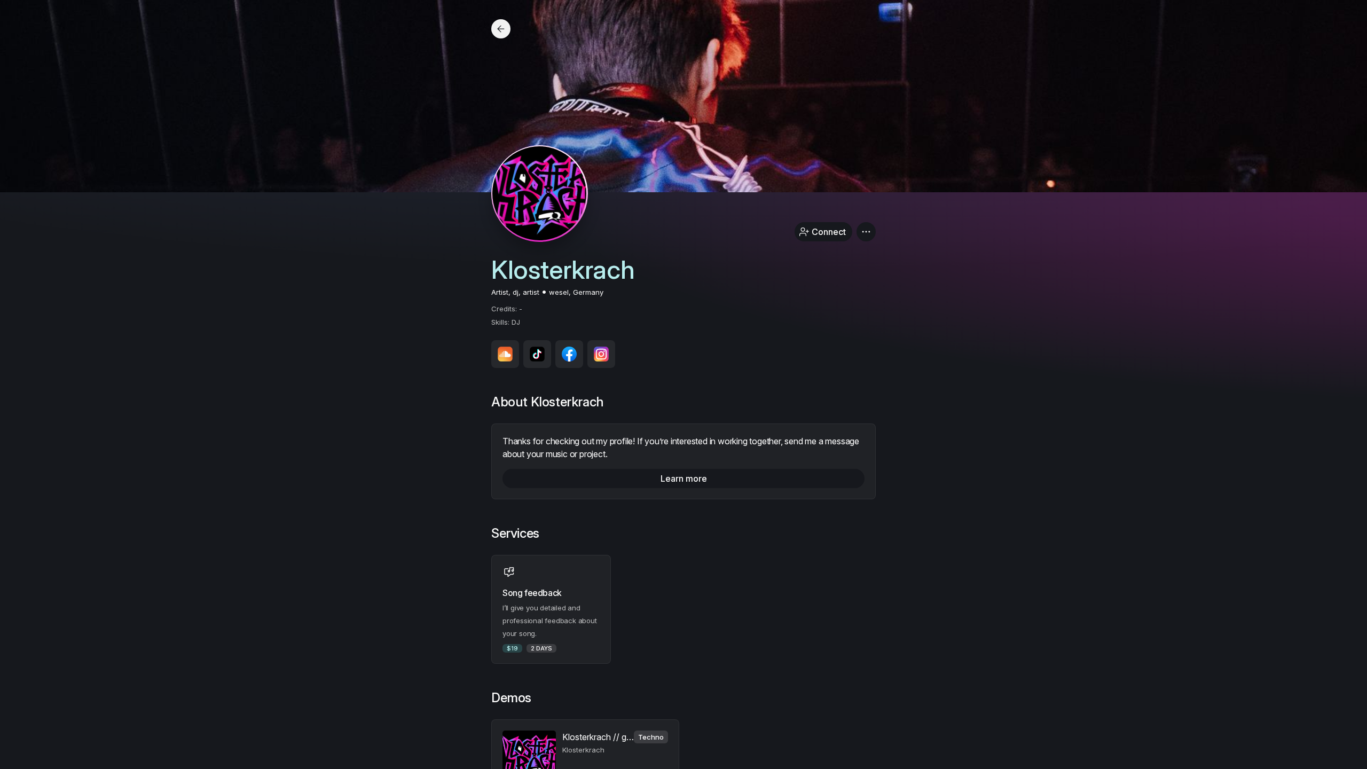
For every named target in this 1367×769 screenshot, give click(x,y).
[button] (866, 231)
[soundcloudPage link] (505, 354)
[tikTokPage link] (537, 354)
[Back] (500, 28)
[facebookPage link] (569, 354)
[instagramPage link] (601, 354)
